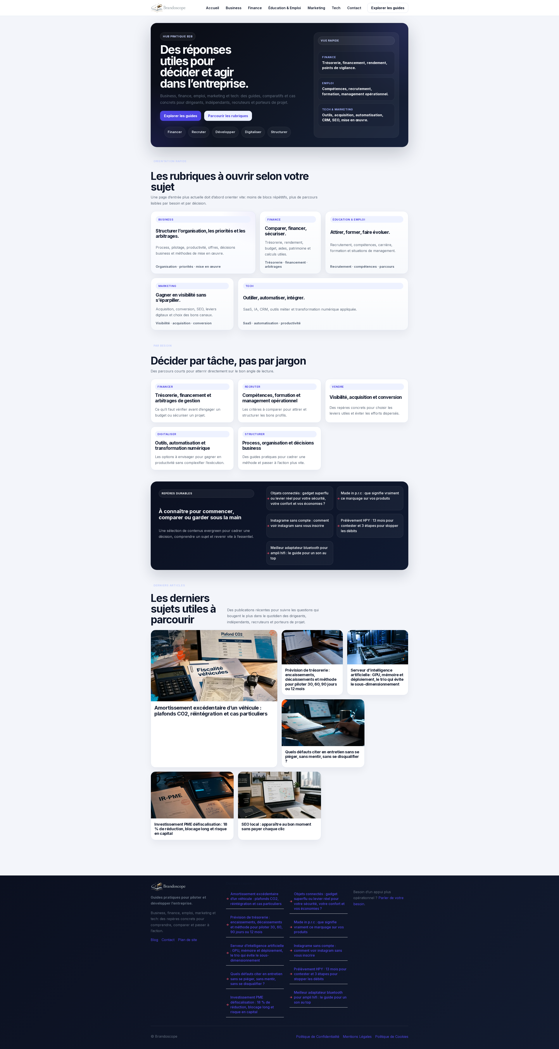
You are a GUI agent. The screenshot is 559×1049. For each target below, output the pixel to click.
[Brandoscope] (168, 7)
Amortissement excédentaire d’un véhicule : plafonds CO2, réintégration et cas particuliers (255, 899)
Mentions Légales (357, 1036)
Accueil (212, 8)
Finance (255, 8)
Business (234, 8)
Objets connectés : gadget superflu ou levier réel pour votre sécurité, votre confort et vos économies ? (299, 498)
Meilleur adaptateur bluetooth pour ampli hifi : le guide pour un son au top (299, 552)
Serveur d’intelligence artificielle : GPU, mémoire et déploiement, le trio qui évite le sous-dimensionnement (257, 952)
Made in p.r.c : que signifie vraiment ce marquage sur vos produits (370, 495)
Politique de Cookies (391, 1036)
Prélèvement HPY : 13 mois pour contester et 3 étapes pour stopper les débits (369, 525)
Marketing (316, 8)
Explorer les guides (387, 8)
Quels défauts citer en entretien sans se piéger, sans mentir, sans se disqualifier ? (256, 979)
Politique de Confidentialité (317, 1036)
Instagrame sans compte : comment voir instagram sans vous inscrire (300, 523)
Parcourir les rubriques (228, 116)
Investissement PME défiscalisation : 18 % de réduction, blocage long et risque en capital (252, 1004)
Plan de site (187, 940)
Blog (154, 940)
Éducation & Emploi (284, 8)
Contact (354, 8)
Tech (336, 8)
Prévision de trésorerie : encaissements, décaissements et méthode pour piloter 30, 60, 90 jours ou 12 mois (256, 924)
